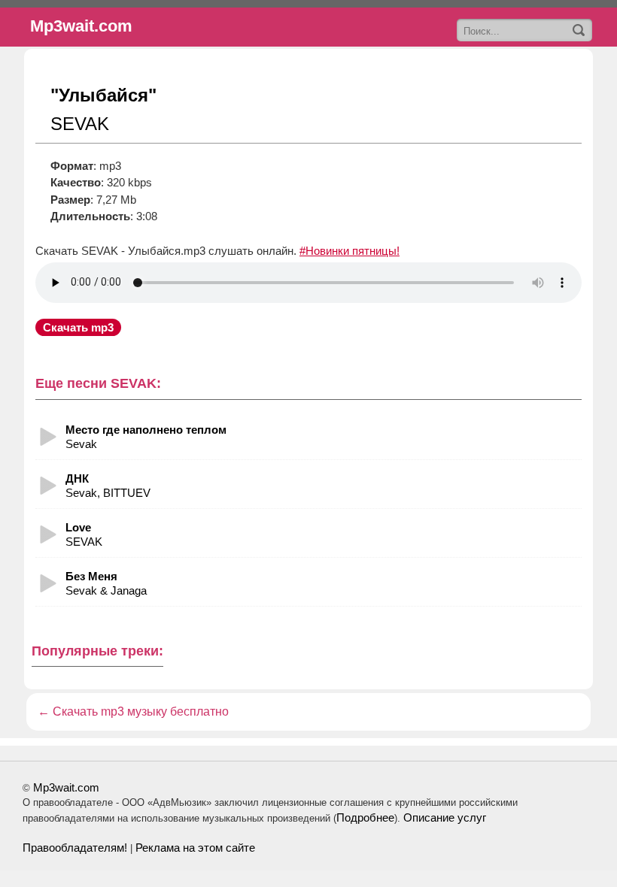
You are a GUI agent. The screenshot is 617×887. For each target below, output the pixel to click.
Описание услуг (444, 817)
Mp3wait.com (66, 787)
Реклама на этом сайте (195, 847)
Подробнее (365, 817)
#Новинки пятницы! (349, 250)
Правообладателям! (75, 847)
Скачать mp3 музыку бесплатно (141, 711)
